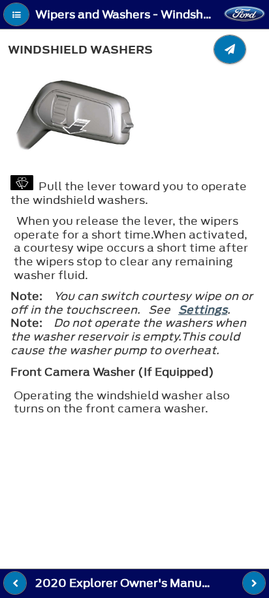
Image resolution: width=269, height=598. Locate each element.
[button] (16, 14)
